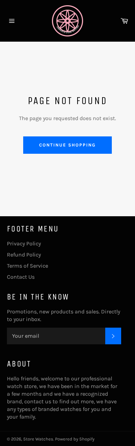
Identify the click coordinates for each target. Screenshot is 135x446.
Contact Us (21, 277)
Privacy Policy (24, 243)
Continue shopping (67, 145)
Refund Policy (24, 254)
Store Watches (38, 438)
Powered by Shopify (74, 438)
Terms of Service (27, 265)
